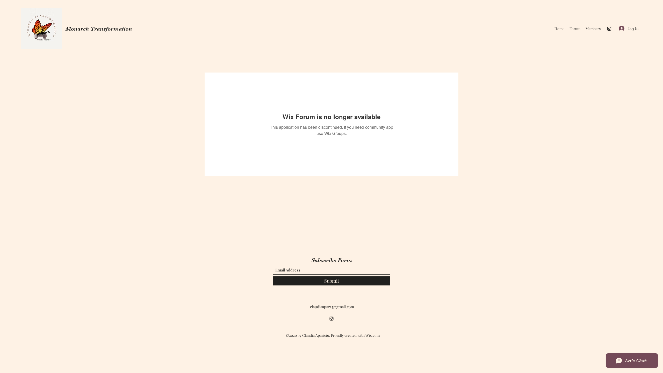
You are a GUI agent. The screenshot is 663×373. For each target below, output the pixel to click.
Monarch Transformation (99, 28)
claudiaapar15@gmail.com (332, 306)
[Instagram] (609, 28)
